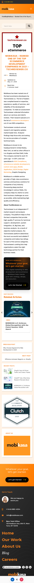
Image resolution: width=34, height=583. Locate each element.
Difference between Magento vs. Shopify (18, 359)
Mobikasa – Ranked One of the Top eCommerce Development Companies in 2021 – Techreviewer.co (19, 16)
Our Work (12, 539)
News (8, 320)
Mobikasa (13, 75)
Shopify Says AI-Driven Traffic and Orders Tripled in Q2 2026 (22, 372)
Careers (9, 559)
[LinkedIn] (12, 579)
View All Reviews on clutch (12, 567)
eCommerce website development (17, 164)
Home (4, 16)
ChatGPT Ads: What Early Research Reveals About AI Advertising (22, 379)
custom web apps (10, 167)
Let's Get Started (15, 285)
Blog (6, 16)
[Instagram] (21, 579)
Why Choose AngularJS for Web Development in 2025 (13, 349)
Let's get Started (15, 480)
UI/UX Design (18, 169)
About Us (11, 546)
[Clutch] (17, 579)
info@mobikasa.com (15, 515)
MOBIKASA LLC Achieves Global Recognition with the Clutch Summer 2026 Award (17, 326)
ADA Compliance (20, 161)
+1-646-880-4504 (8, 2)
